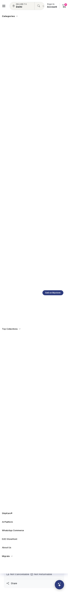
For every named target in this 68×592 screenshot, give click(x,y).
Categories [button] (8, 16)
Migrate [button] (6, 556)
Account (52, 5)
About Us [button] (6, 547)
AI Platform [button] (7, 522)
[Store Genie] (59, 584)
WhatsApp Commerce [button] (13, 530)
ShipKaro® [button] (7, 513)
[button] (4, 6)
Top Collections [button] (10, 329)
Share (13, 583)
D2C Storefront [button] (9, 539)
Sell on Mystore (53, 292)
